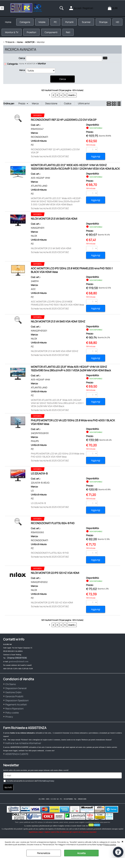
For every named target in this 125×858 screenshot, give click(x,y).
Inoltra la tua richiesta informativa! (23, 743)
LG (32, 490)
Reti (68, 32)
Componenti (51, 32)
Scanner (86, 22)
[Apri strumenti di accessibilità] (118, 852)
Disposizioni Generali (16, 688)
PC (55, 22)
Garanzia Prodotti (14, 696)
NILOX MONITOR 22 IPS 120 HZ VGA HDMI (55, 573)
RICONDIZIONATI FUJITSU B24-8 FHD (53, 523)
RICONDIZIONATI (39, 136)
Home (8, 22)
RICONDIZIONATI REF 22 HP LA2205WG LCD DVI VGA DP (64, 119)
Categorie (25, 22)
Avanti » (72, 95)
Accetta (81, 853)
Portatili (69, 22)
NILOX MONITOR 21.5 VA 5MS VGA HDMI (54, 218)
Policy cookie (110, 844)
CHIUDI (122, 841)
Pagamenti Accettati (16, 704)
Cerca (22, 58)
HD (117, 22)
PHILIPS (35, 441)
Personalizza (43, 853)
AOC (33, 289)
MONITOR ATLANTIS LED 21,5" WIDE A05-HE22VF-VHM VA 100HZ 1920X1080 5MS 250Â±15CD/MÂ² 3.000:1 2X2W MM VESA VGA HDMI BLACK (75, 166)
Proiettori (31, 32)
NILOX (34, 235)
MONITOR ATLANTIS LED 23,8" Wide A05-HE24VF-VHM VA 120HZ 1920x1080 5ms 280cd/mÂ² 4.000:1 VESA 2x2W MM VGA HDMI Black (71, 368)
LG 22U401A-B (39, 473)
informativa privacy (46, 781)
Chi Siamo (10, 684)
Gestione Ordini (13, 692)
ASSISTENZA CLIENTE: (17, 754)
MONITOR (31, 63)
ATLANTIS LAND (39, 185)
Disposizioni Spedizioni (16, 700)
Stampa (103, 22)
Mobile (42, 22)
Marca (22, 70)
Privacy (9, 716)
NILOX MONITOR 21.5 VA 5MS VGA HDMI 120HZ (58, 321)
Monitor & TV (11, 32)
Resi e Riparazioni (14, 708)
